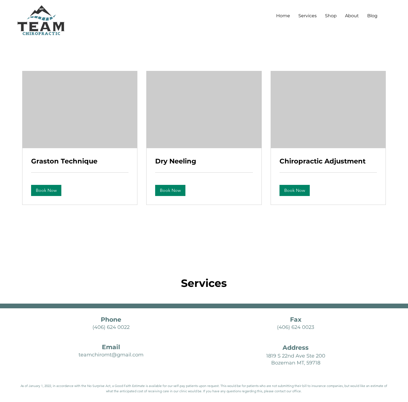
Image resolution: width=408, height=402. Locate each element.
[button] (46, 190)
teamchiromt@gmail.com (111, 355)
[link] (80, 161)
